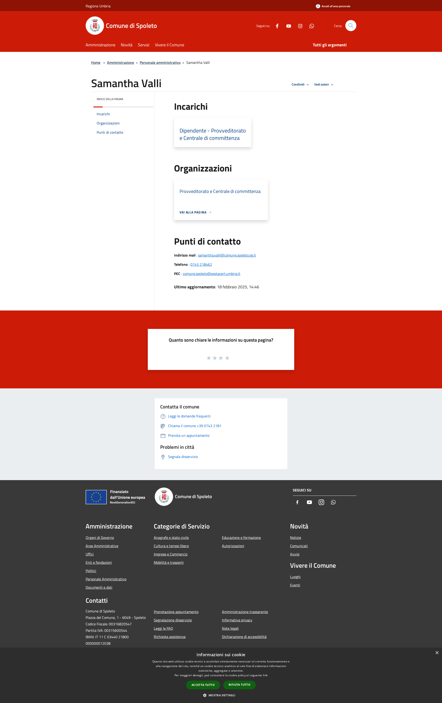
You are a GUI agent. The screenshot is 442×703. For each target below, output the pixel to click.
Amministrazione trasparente (245, 611)
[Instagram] (298, 25)
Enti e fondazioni (99, 562)
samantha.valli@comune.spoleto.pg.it (227, 255)
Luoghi (295, 576)
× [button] (437, 653)
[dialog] (221, 675)
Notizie (295, 537)
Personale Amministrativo (106, 579)
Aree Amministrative (102, 546)
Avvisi (295, 554)
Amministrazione (120, 62)
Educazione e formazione (241, 537)
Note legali (230, 628)
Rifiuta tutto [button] (239, 685)
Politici (91, 570)
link (265, 675)
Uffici (90, 554)
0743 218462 (201, 264)
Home (95, 62)
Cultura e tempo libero (171, 546)
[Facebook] (275, 25)
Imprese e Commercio (170, 554)
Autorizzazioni (233, 546)
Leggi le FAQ (163, 628)
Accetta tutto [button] (203, 685)
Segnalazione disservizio (173, 620)
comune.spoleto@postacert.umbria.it (211, 273)
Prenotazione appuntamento (176, 611)
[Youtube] (286, 25)
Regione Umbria (98, 6)
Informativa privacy (237, 620)
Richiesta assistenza (170, 636)
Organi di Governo (100, 537)
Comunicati (299, 546)
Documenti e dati (99, 587)
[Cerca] (350, 25)
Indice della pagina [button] (110, 99)
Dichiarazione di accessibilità (244, 636)
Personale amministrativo (160, 62)
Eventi (295, 585)
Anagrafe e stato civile (171, 537)
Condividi (298, 84)
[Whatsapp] (309, 25)
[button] (220, 695)
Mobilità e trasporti (169, 562)
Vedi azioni (321, 84)
